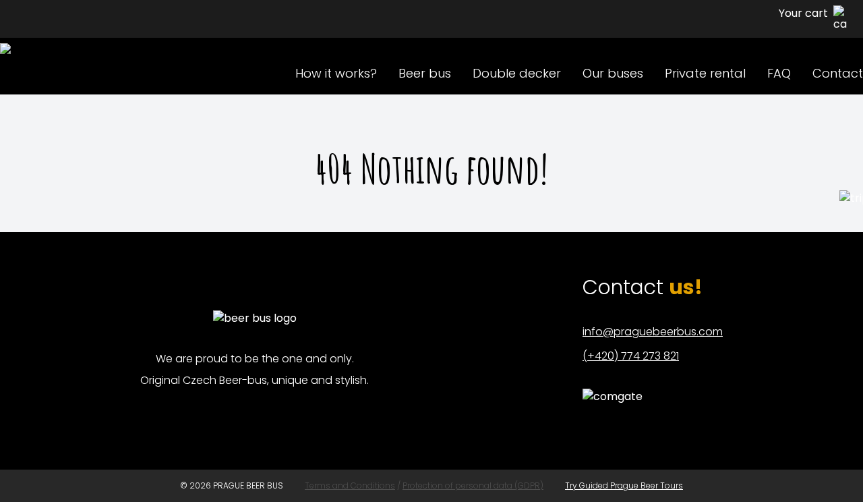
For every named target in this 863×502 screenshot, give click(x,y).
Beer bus (424, 73)
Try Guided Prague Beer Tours (624, 485)
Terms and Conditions (350, 485)
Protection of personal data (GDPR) (473, 485)
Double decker (517, 73)
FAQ (779, 73)
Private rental (705, 73)
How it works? (336, 73)
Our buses (613, 73)
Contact (837, 73)
